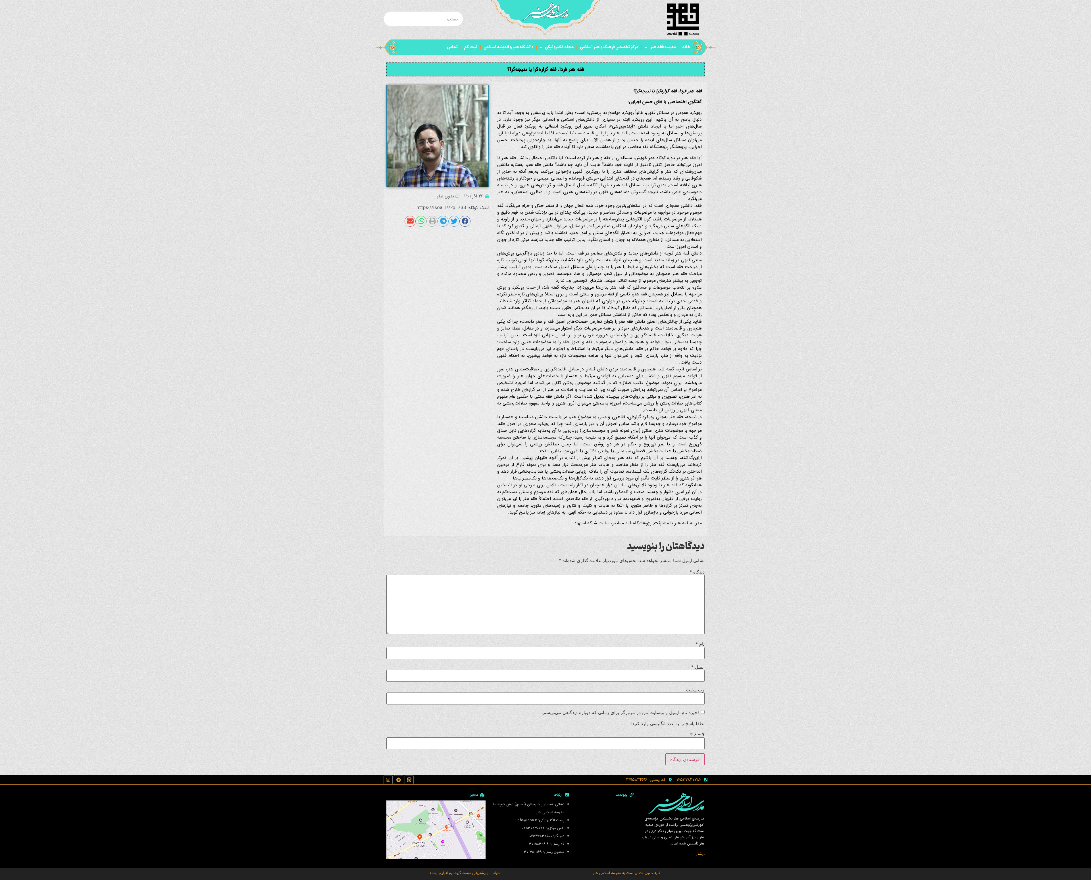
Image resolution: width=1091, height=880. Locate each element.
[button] (464, 221)
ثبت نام (470, 47)
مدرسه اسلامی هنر (607, 873)
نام (700, 644)
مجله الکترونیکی (559, 47)
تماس (452, 47)
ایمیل (698, 667)
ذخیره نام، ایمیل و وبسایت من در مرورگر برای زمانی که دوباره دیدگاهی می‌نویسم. (620, 712)
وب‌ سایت (695, 689)
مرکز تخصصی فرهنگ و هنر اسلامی (609, 47)
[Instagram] (388, 779)
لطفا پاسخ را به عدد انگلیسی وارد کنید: (668, 723)
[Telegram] (398, 779)
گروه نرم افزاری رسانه (445, 873)
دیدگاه (697, 572)
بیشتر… (699, 854)
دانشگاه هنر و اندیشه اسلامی (508, 47)
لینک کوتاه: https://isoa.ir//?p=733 (453, 208)
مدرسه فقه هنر (663, 47)
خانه (686, 47)
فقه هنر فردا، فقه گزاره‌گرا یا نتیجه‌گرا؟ (545, 69)
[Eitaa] (409, 779)
